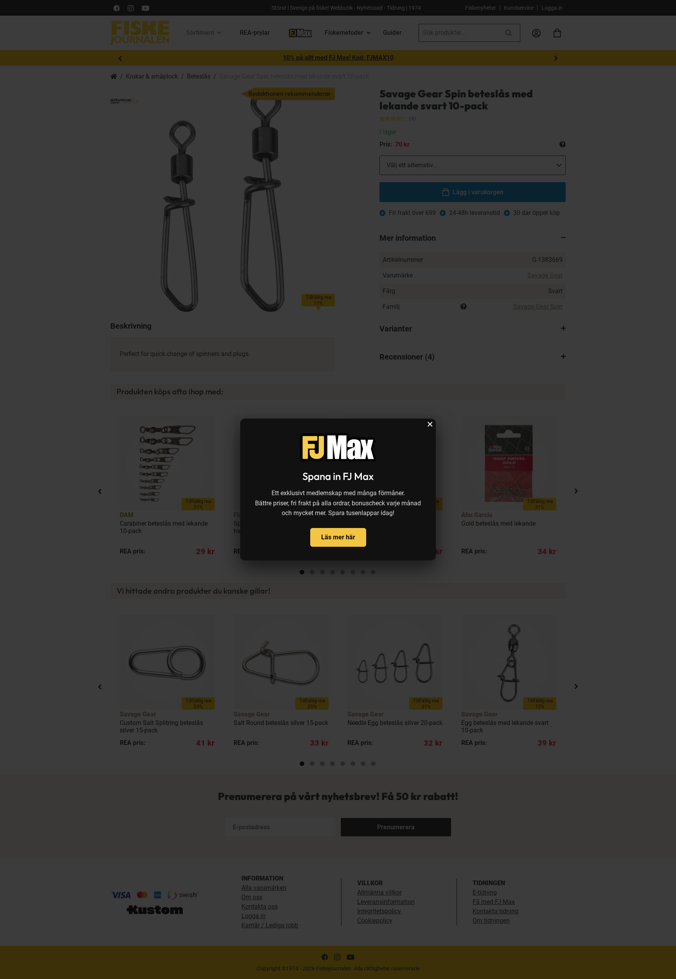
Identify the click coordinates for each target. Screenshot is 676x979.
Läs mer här (338, 537)
